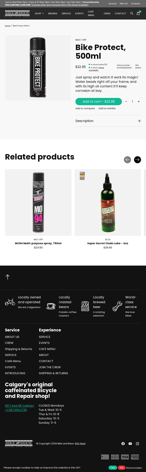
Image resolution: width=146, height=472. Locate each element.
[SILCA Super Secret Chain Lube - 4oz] (108, 202)
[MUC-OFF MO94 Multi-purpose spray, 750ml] (38, 202)
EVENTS (79, 13)
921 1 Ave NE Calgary (19, 406)
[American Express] (135, 458)
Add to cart (99, 101)
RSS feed (80, 443)
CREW (107, 13)
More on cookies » (134, 467)
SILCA (107, 239)
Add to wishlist (107, 108)
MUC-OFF (80, 39)
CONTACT (120, 13)
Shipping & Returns (18, 349)
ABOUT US (12, 337)
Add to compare (85, 108)
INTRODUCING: (15, 373)
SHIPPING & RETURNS (53, 373)
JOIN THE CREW (50, 367)
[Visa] (125, 458)
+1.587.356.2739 (16, 410)
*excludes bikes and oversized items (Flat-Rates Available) (46, 5)
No (121, 467)
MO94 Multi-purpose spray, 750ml (38, 243)
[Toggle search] (132, 13)
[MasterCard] (115, 458)
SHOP (38, 13)
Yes (113, 467)
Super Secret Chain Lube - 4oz (107, 243)
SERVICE (66, 13)
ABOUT (44, 355)
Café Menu (13, 361)
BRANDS (52, 13)
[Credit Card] (105, 458)
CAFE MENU (91, 13)
